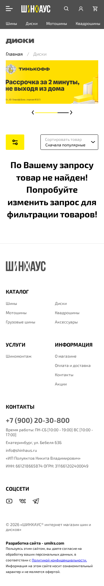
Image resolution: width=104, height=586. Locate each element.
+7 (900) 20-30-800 (38, 420)
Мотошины (56, 23)
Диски (32, 23)
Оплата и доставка (73, 365)
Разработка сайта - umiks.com (35, 542)
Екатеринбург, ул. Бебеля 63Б (34, 442)
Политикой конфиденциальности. (59, 560)
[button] (33, 112)
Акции (61, 383)
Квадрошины (88, 23)
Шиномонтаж (18, 356)
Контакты (64, 374)
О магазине (66, 356)
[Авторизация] (81, 9)
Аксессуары (66, 321)
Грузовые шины (20, 321)
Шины (11, 23)
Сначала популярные (65, 144)
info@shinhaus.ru (21, 450)
